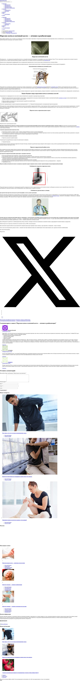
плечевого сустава (62, 97)
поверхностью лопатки (41, 86)
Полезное (4, 8)
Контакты (4, 677)
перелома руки (47, 60)
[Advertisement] (35, 535)
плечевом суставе (55, 195)
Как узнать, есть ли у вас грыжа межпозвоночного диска (14, 433)
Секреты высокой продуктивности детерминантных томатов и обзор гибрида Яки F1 (20, 672)
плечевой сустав (54, 86)
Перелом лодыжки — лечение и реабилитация (12, 584)
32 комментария (8, 589)
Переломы (4, 3)
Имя (1, 383)
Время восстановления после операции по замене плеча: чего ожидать (17, 476)
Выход (3, 15)
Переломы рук (7, 5)
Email (1, 385)
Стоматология (7, 10)
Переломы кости (3, 0)
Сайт (1, 388)
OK (1, 680)
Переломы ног (7, 4)
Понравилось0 (7, 568)
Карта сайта (4, 676)
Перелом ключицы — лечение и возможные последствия (14, 606)
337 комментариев (8, 567)
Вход (3, 13)
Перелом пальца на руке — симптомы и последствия (13, 563)
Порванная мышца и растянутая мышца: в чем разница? (14, 520)
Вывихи (4, 12)
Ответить (4, 344)
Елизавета (10, 362)
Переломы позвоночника (10, 7)
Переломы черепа (8, 6)
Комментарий (3, 381)
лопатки (77, 126)
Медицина (7, 11)
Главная (4, 675)
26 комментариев (8, 610)
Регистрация (7, 14)
